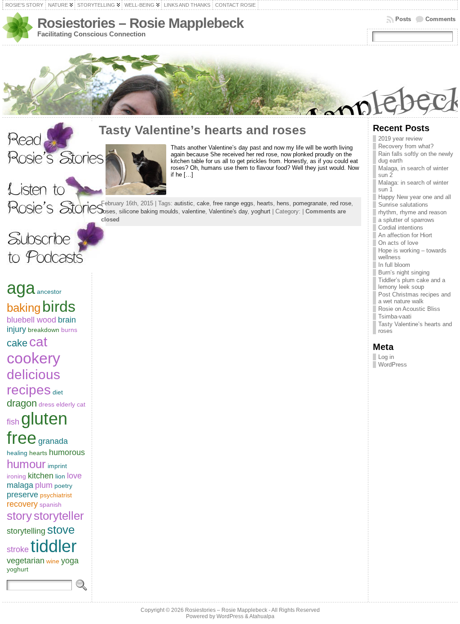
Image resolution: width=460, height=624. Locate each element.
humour (26, 464)
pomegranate (310, 203)
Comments (440, 19)
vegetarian (25, 560)
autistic (183, 203)
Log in (386, 357)
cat (38, 341)
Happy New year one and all (414, 197)
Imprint (57, 465)
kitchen (40, 475)
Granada (53, 441)
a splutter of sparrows (406, 220)
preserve (22, 494)
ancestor (49, 291)
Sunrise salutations (403, 204)
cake (17, 343)
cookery (33, 358)
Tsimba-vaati (394, 316)
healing (17, 452)
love (74, 475)
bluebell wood (31, 319)
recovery (22, 504)
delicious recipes (33, 382)
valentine (193, 211)
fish (13, 421)
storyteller (59, 515)
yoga (70, 560)
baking (23, 307)
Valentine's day (228, 211)
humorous (67, 452)
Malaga (20, 485)
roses (108, 211)
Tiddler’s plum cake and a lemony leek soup (411, 283)
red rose (340, 203)
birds (58, 306)
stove (61, 529)
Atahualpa (261, 616)
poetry (63, 485)
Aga (21, 288)
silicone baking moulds (148, 211)
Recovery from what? (405, 146)
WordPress (392, 364)
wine (52, 561)
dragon (22, 403)
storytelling (26, 531)
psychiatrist (56, 495)
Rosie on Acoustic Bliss (409, 308)
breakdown (43, 329)
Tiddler (54, 546)
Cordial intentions (400, 227)
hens (283, 203)
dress (46, 404)
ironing (16, 476)
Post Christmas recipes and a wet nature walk (414, 298)
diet (58, 392)
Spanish (51, 504)
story (19, 515)
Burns (69, 329)
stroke (18, 549)
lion (60, 476)
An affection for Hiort (405, 235)
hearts (38, 452)
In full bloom (394, 264)
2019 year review (400, 138)
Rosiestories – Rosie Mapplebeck (140, 23)
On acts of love (398, 242)
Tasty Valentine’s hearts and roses (202, 130)
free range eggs (233, 203)
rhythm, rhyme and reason (412, 212)
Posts (403, 19)
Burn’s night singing (403, 272)
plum (44, 485)
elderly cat (70, 404)
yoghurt (17, 569)
